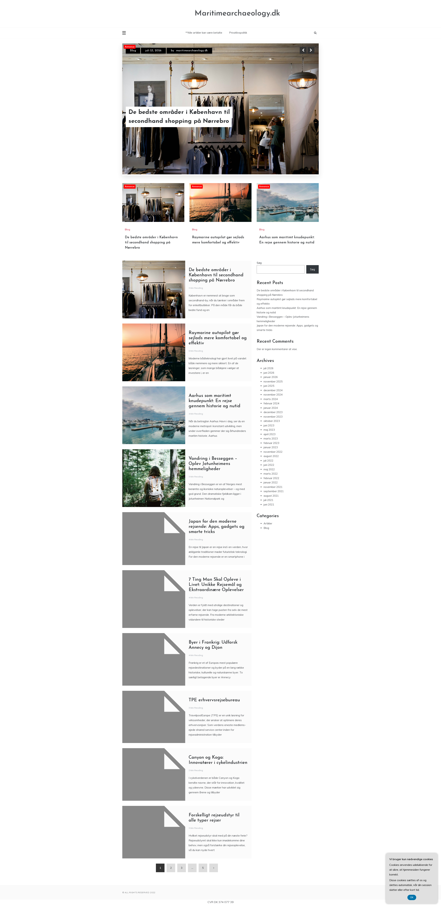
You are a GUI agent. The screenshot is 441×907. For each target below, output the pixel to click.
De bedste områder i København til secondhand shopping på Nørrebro (151, 242)
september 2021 (274, 490)
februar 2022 (271, 477)
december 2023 (273, 411)
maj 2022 (269, 468)
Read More (304, 117)
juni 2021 (269, 504)
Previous (303, 50)
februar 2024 (271, 402)
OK (411, 897)
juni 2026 (269, 372)
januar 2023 (271, 446)
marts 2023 (271, 438)
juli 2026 (268, 367)
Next (310, 50)
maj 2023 (269, 429)
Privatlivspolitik (238, 32)
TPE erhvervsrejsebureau (214, 699)
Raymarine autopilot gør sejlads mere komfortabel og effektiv (183, 117)
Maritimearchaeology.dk (237, 13)
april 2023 (269, 433)
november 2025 (273, 381)
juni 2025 (269, 385)
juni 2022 (269, 464)
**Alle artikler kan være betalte (204, 32)
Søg (259, 262)
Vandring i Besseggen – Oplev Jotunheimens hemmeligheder (213, 463)
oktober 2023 (272, 420)
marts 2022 (271, 473)
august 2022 (271, 455)
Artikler (268, 523)
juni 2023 (269, 425)
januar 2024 (271, 407)
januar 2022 (271, 482)
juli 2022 (268, 460)
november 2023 (273, 416)
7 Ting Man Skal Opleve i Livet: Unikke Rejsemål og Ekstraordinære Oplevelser (216, 584)
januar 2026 (271, 376)
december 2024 (273, 389)
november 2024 (273, 394)
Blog (133, 50)
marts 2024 (271, 398)
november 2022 (273, 451)
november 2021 (273, 486)
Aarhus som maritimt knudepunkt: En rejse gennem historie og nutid (214, 400)
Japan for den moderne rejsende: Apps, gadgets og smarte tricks (216, 526)
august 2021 (271, 495)
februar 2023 (271, 442)
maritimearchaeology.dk (192, 50)
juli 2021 (268, 499)
